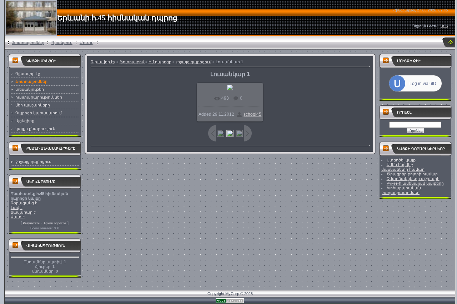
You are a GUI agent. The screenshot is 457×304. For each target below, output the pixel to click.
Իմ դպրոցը (160, 62)
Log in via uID (423, 83)
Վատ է (18, 217)
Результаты (31, 223)
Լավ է (16, 207)
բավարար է (23, 212)
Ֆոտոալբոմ (132, 62)
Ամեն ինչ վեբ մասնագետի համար (403, 167)
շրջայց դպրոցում (33, 161)
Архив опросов (55, 223)
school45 (252, 114)
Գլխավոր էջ (103, 62)
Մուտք (87, 42)
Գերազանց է (24, 203)
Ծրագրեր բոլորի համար (412, 174)
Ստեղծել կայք (401, 160)
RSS (444, 26)
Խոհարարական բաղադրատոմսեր (401, 190)
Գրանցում (61, 42)
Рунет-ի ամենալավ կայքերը (415, 183)
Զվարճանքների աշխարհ (413, 178)
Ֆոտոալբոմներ (28, 42)
